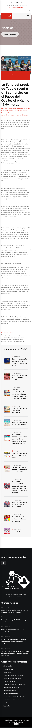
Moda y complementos (10, 694)
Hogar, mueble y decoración (12, 678)
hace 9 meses (5, 607)
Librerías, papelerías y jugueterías (14, 684)
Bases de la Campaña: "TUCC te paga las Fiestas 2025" (19, 505)
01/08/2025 (17, 451)
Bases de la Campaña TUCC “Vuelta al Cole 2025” (19, 455)
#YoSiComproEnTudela (16, 7)
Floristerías (7, 672)
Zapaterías (6, 706)
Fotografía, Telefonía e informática (14, 675)
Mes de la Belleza (18, 532)
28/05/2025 (17, 529)
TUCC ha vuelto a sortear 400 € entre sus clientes (19, 519)
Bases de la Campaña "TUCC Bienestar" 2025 (20, 424)
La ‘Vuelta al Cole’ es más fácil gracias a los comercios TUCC (19, 470)
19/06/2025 (17, 479)
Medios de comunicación (11, 687)
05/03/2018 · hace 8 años (14, 76)
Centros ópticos (8, 669)
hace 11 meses (5, 626)
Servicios (6, 703)
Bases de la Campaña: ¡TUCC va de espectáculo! (19, 410)
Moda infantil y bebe (9, 690)
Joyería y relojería (9, 681)
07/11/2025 (17, 356)
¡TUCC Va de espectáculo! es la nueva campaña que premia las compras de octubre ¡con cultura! (20, 394)
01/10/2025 (17, 387)
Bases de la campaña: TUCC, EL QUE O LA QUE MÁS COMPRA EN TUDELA (19, 362)
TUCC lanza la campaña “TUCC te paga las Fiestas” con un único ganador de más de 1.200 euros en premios (19, 487)
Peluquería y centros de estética (13, 697)
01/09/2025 (17, 420)
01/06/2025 (17, 514)
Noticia (8, 74)
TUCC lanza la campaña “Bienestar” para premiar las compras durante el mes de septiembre (19, 439)
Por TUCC (18, 74)
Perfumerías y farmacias (11, 700)
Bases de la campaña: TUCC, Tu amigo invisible (19, 378)
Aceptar (16, 724)
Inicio (6, 34)
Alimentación (7, 666)
